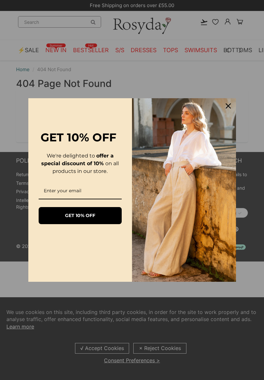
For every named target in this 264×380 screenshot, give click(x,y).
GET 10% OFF (80, 215)
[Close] (228, 106)
